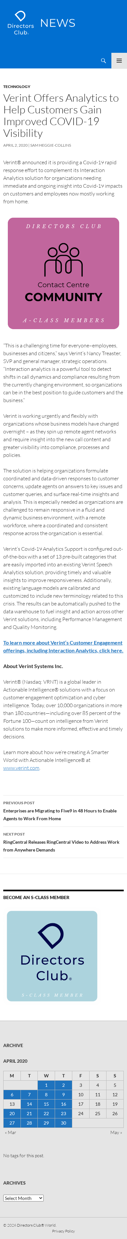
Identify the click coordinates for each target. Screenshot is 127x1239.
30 (63, 1123)
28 (29, 1123)
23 (63, 1113)
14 (29, 1104)
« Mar (10, 1132)
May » (116, 1132)
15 (46, 1104)
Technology (16, 86)
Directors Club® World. (36, 1225)
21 (29, 1113)
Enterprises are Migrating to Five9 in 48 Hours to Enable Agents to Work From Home (60, 810)
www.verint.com (21, 768)
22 (46, 1113)
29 (46, 1123)
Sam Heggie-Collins (50, 145)
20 (12, 1113)
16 (63, 1104)
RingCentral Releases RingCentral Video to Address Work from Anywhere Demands (61, 842)
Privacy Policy (63, 1231)
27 (12, 1123)
